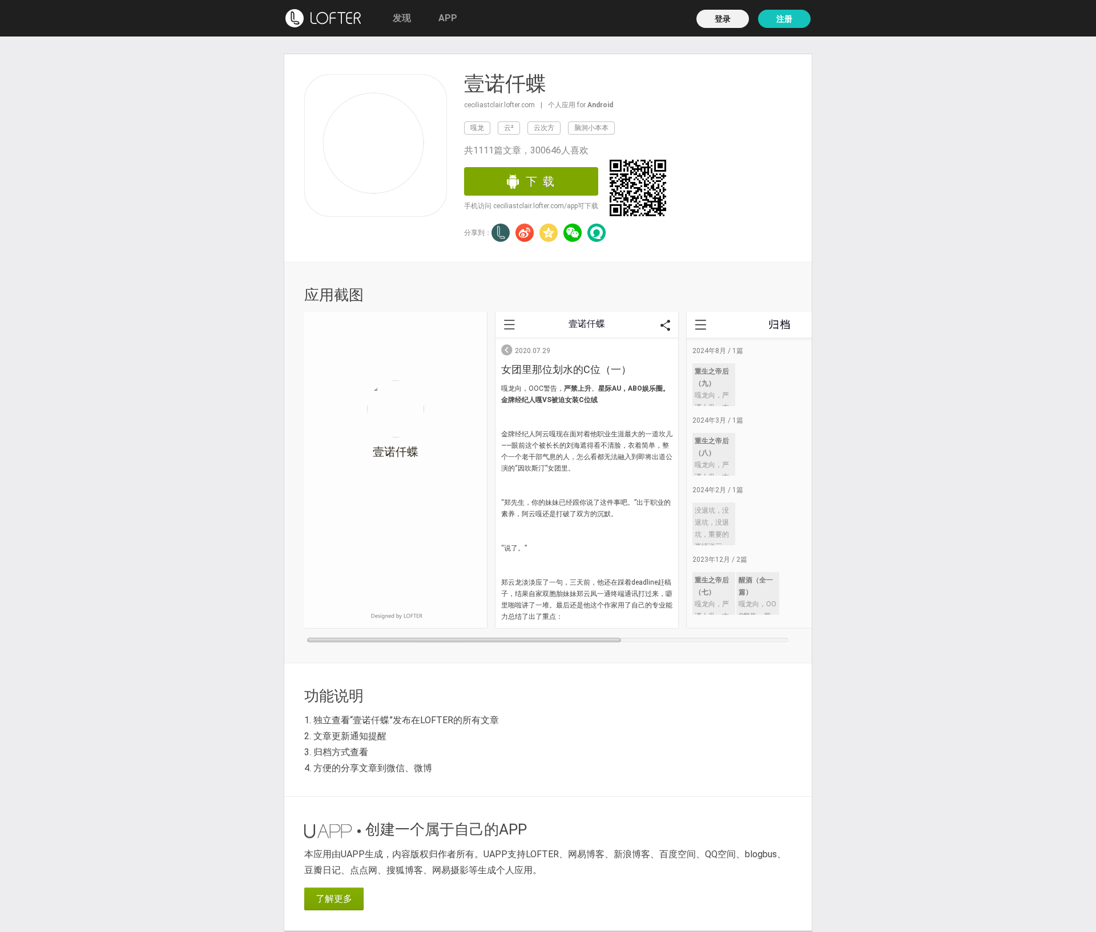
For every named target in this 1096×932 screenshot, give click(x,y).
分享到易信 (596, 233)
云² (509, 128)
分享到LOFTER (500, 233)
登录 (723, 18)
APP (447, 18)
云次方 (544, 128)
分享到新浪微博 (524, 233)
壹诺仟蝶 (505, 84)
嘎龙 (477, 128)
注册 (784, 18)
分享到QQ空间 (548, 233)
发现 (402, 18)
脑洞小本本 (591, 128)
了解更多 (334, 898)
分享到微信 (572, 233)
